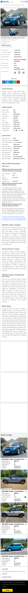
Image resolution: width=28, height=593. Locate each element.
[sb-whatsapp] (14, 82)
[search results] (22, 2)
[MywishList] (24, 2)
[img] (14, 18)
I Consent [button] (7, 590)
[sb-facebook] (4, 82)
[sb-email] (18, 82)
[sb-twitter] (7, 82)
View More (4, 586)
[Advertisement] (14, 357)
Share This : (14, 78)
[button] (26, 1)
